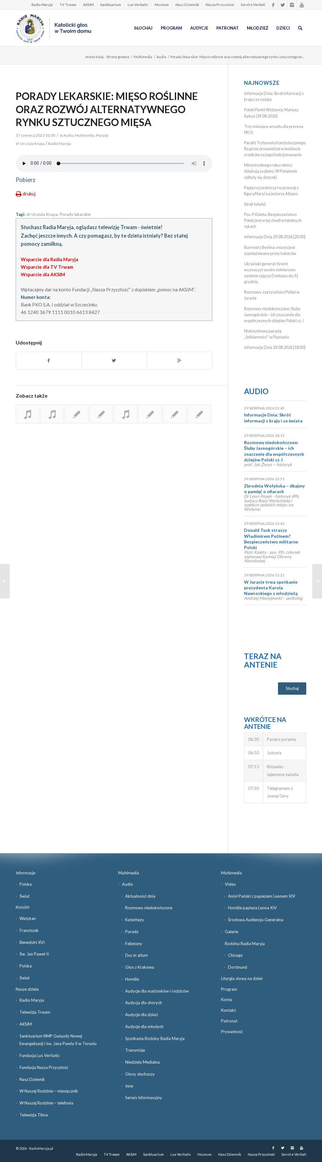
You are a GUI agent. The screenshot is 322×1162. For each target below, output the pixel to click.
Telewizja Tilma (33, 1114)
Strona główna (117, 57)
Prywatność (232, 1031)
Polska (25, 884)
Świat (24, 896)
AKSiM (88, 5)
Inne (129, 1085)
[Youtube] (301, 4)
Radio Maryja (42, 5)
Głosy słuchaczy (140, 1074)
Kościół (22, 907)
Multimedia (143, 57)
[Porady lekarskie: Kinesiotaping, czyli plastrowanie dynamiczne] (199, 414)
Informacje (25, 872)
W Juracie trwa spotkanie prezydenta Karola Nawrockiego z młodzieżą (270, 587)
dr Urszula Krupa (42, 214)
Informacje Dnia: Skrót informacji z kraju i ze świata (273, 417)
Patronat (229, 1020)
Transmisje (135, 1050)
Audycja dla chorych (143, 1002)
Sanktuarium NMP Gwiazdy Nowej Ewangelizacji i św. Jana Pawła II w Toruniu (58, 1039)
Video (230, 884)
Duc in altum (136, 955)
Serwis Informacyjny (143, 1097)
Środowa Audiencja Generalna (255, 919)
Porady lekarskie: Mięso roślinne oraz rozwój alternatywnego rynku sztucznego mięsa (107, 109)
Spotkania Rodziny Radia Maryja (155, 1038)
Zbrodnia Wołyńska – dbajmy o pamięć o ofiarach (274, 488)
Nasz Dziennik (187, 5)
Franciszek (29, 930)
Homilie (132, 979)
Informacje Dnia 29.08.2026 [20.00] (274, 236)
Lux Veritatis (138, 5)
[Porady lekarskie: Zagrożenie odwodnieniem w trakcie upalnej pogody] (76, 414)
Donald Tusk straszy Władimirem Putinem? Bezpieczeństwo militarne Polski (271, 538)
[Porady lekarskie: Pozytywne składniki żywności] (174, 414)
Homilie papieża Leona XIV (252, 907)
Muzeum (162, 5)
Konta (226, 999)
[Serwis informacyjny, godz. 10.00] (5, 581)
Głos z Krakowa (139, 967)
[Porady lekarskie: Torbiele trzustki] (125, 414)
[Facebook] (273, 4)
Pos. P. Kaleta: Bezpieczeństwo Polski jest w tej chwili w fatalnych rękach (273, 220)
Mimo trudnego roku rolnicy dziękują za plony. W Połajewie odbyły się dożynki (270, 170)
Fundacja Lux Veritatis (39, 1055)
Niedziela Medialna (142, 1062)
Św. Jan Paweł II (34, 953)
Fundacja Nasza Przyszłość (43, 1067)
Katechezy (134, 919)
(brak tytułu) (255, 204)
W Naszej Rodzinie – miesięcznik (48, 1090)
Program (229, 989)
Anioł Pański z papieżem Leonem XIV (261, 896)
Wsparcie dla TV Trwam (47, 267)
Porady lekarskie (75, 214)
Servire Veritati (253, 5)
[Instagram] (292, 4)
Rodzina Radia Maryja (245, 943)
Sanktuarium (110, 5)
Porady (102, 135)
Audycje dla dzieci (141, 1014)
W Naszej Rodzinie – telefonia (46, 1102)
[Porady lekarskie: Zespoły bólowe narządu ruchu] (150, 414)
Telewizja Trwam (34, 1012)
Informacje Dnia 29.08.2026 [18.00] (274, 347)
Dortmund (237, 967)
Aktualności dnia (140, 896)
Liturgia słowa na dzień (242, 978)
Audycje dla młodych (144, 1026)
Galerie (231, 931)
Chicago (235, 955)
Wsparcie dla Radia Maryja (49, 259)
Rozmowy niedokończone (148, 907)
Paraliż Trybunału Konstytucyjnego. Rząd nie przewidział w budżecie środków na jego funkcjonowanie (275, 148)
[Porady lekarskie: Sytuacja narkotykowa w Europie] (27, 414)
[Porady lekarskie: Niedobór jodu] (101, 414)
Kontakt (228, 1010)
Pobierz (26, 179)
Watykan (27, 918)
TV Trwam (67, 5)
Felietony (133, 943)
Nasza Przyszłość (220, 5)
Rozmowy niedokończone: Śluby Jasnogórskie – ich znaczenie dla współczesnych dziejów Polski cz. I (274, 314)
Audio (161, 57)
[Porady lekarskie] (52, 414)
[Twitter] (282, 4)
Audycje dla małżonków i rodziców (157, 991)
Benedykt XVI (32, 942)
